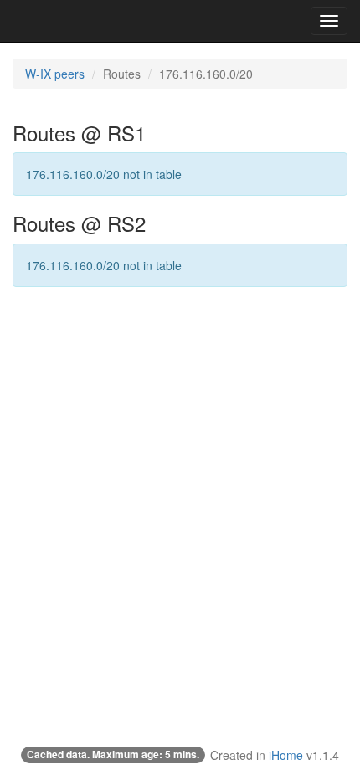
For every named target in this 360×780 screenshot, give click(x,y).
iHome (286, 755)
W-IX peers (55, 73)
